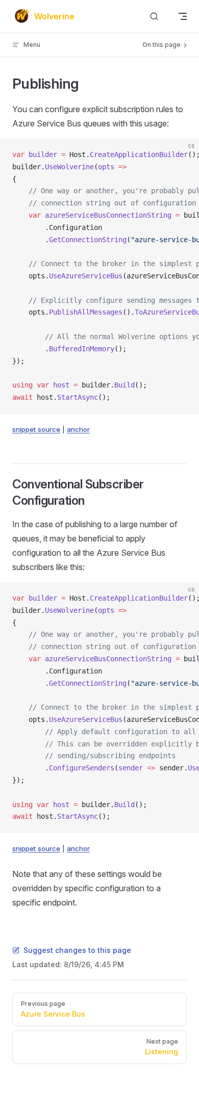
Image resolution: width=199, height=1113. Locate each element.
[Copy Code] (182, 155)
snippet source (36, 429)
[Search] (154, 17)
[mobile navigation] (182, 16)
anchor (78, 429)
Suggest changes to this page (77, 950)
